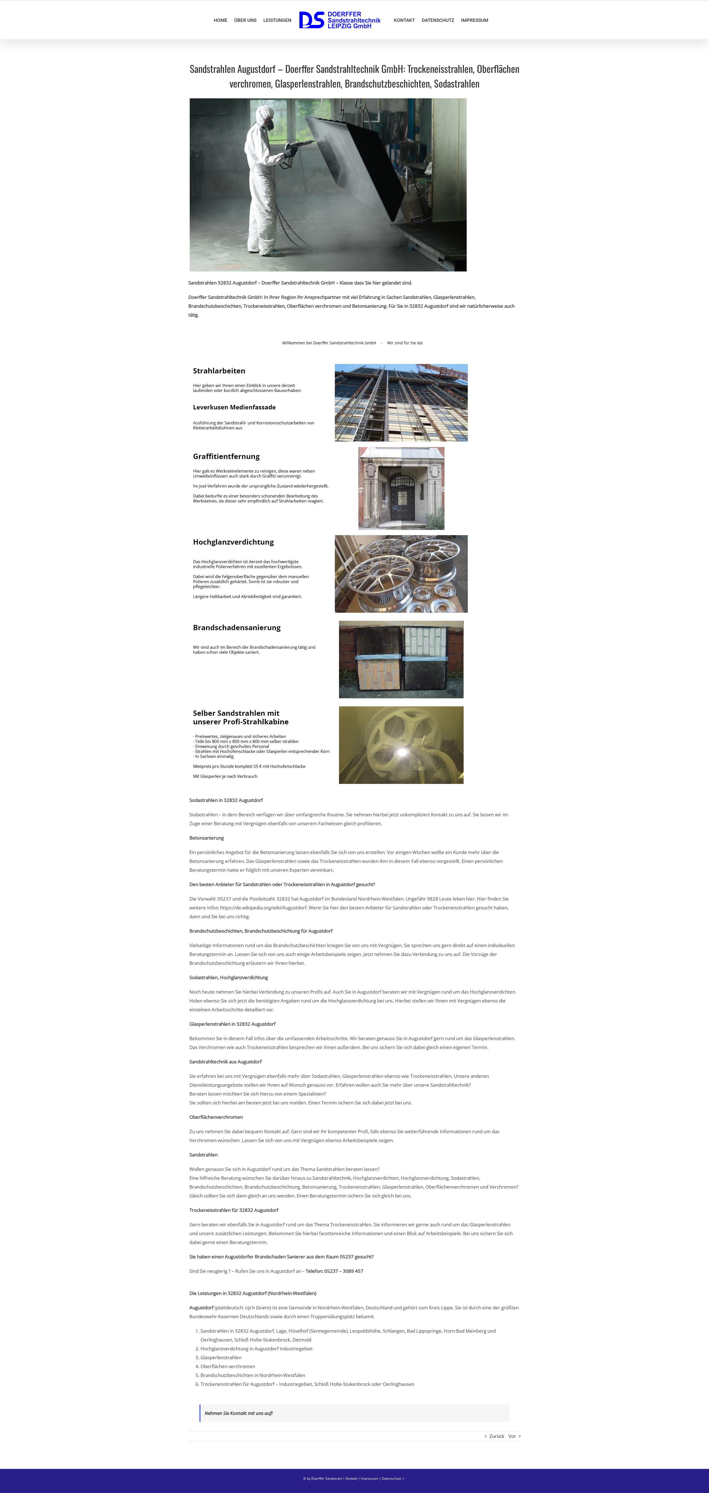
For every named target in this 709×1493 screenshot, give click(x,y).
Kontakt (351, 1478)
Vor (512, 1436)
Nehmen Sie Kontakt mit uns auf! (239, 1413)
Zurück (496, 1436)
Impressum (369, 1478)
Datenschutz (391, 1478)
